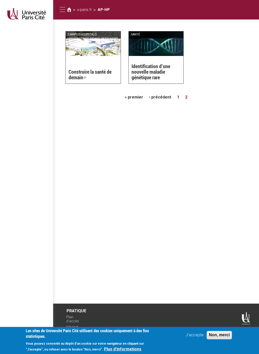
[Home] (26, 13)
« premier (134, 97)
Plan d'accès (72, 319)
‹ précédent (160, 97)
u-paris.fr (84, 9)
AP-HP (104, 9)
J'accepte (195, 334)
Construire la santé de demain (90, 75)
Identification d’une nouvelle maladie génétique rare (151, 72)
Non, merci (219, 335)
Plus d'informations (122, 349)
